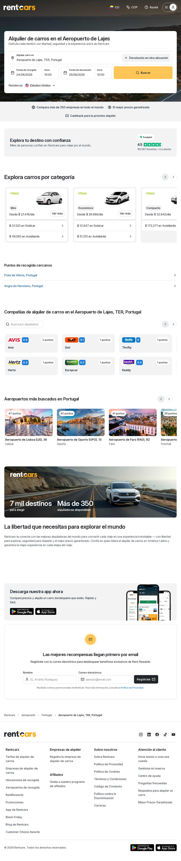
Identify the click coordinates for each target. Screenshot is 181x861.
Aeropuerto (28, 715)
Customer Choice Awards (23, 832)
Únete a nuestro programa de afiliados (67, 784)
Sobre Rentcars (104, 757)
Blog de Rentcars (17, 824)
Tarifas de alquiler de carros (20, 759)
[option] (37, 225)
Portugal (47, 715)
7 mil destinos (31, 503)
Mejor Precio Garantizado (155, 802)
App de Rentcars (17, 809)
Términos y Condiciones (110, 779)
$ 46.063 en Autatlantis (24, 236)
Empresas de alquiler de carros (22, 770)
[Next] (173, 177)
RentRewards (14, 795)
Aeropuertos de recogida (23, 787)
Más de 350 (75, 503)
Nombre (28, 672)
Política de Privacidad (132, 687)
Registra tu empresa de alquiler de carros (65, 759)
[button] (148, 137)
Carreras (100, 805)
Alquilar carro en (25, 55)
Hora (46, 70)
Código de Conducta (108, 786)
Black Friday (14, 817)
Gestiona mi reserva (151, 768)
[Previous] (165, 177)
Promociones (14, 802)
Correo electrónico (89, 672)
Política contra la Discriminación (105, 796)
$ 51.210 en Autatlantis (91, 236)
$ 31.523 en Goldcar (22, 225)
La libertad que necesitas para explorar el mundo (64, 526)
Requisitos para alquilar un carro (155, 793)
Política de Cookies (107, 771)
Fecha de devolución (80, 70)
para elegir (17, 510)
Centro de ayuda (149, 776)
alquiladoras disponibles (74, 510)
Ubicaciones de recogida (22, 780)
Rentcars (9, 715)
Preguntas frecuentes (152, 783)
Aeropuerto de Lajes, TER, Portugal (80, 715)
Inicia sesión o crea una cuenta (153, 759)
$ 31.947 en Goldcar (90, 225)
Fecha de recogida (26, 70)
